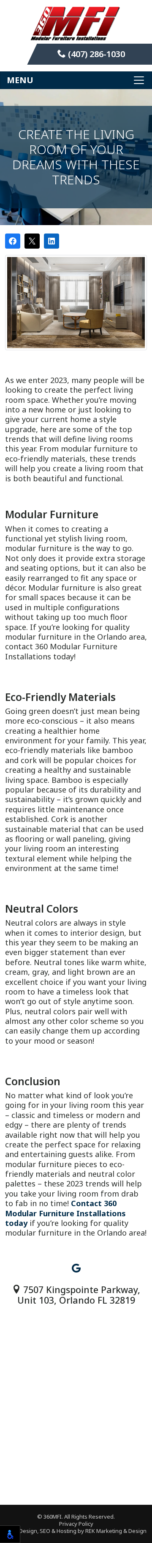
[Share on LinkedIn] (51, 241)
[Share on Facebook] (12, 241)
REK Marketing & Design (116, 1531)
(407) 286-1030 (95, 54)
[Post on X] (32, 241)
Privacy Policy (76, 1523)
